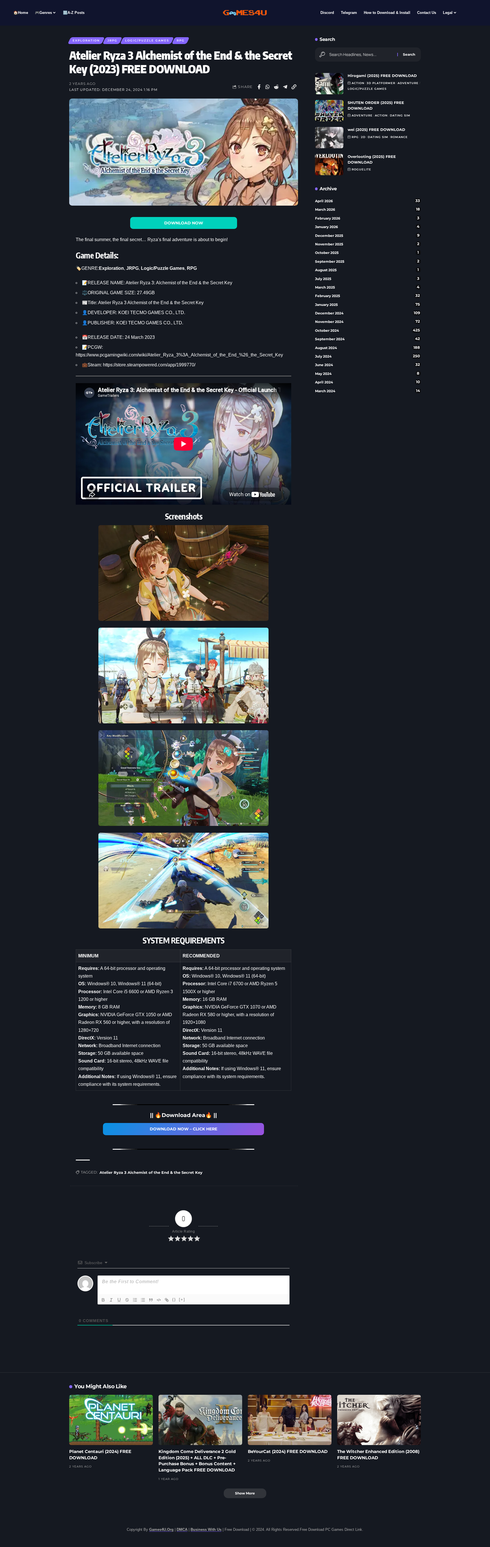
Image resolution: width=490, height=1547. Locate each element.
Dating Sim (400, 115)
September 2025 (367, 261)
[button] (294, 86)
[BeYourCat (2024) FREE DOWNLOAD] (289, 1420)
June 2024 (367, 364)
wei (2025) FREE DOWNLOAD (376, 129)
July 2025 (367, 278)
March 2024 (367, 391)
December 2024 (367, 313)
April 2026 (367, 201)
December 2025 (367, 235)
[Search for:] (361, 54)
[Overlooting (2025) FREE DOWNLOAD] (329, 164)
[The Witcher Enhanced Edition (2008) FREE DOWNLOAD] (379, 1420)
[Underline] (119, 1300)
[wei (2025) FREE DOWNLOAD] (329, 137)
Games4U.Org (161, 1529)
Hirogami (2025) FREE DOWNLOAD (382, 75)
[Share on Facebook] (259, 86)
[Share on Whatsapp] (268, 86)
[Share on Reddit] (276, 86)
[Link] (167, 1300)
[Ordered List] (135, 1300)
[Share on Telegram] (285, 86)
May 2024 (367, 373)
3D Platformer (381, 83)
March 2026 (367, 209)
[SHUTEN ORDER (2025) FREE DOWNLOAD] (329, 110)
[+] (182, 1299)
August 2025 (367, 270)
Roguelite (361, 169)
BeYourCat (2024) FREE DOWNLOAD (288, 1451)
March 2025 (367, 287)
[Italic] (111, 1300)
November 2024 (367, 321)
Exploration (86, 40)
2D (363, 137)
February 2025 (367, 295)
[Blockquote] (151, 1300)
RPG (181, 40)
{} (174, 1299)
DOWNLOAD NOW (183, 223)
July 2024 (367, 356)
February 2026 (367, 218)
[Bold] (103, 1300)
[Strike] (127, 1300)
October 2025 (367, 252)
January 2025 (367, 304)
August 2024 (367, 347)
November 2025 (367, 244)
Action (358, 83)
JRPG (112, 40)
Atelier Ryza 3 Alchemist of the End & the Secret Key (151, 1172)
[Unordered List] (143, 1300)
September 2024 (367, 339)
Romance (399, 137)
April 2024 (367, 382)
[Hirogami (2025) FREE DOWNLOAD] (329, 83)
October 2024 (367, 330)
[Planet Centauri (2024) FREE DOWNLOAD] (111, 1420)
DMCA (182, 1529)
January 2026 (367, 226)
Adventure (408, 83)
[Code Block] (159, 1300)
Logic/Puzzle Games (147, 40)
